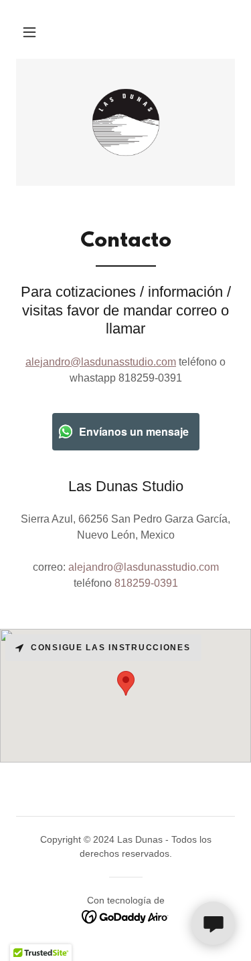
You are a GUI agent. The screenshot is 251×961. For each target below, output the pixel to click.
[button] (29, 32)
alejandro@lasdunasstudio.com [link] (143, 567)
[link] (126, 122)
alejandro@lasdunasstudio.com (100, 362)
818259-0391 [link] (146, 583)
